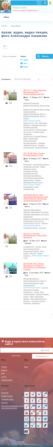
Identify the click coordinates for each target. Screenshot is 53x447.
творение (41, 143)
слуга (25, 258)
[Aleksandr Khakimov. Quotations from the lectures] (32, 394)
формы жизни (28, 180)
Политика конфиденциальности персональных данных (12, 407)
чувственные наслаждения (33, 178)
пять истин (27, 132)
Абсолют (33, 253)
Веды (42, 251)
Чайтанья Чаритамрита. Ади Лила (35, 212)
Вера (25, 138)
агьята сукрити (28, 130)
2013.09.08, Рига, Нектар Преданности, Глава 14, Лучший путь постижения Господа (34, 266)
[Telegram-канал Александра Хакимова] (45, 419)
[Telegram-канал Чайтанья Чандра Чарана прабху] (32, 425)
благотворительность (38, 299)
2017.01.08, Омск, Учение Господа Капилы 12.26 (34, 154)
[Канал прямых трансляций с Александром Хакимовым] (38, 412)
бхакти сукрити (41, 130)
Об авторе (5, 393)
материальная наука (38, 125)
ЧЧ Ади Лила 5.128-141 (31, 223)
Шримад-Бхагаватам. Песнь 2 (34, 114)
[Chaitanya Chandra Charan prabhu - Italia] (45, 400)
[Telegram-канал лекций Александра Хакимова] (26, 425)
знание (26, 253)
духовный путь (28, 247)
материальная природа (32, 176)
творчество (27, 134)
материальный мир (30, 127)
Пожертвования (6, 380)
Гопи (36, 123)
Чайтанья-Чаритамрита (32, 210)
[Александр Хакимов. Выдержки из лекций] (26, 394)
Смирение (27, 303)
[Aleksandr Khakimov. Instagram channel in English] (32, 419)
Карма (40, 253)
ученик (36, 292)
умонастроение (29, 294)
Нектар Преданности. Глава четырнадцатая (33, 284)
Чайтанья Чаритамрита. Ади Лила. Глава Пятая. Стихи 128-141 (36, 220)
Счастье (45, 287)
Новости (4, 370)
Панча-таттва (28, 123)
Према (42, 167)
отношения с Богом (30, 171)
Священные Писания (31, 251)
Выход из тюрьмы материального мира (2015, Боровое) (35, 235)
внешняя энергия (42, 294)
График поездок (6, 396)
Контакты (4, 403)
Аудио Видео (16, 26)
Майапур (26, 125)
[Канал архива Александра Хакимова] (32, 412)
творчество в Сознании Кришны (35, 136)
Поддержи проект (7, 399)
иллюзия (41, 145)
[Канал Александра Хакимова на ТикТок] (45, 425)
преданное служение (31, 167)
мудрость (27, 255)
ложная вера (33, 138)
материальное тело (30, 173)
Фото (3, 373)
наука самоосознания (31, 249)
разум (36, 187)
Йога (42, 292)
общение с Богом (29, 169)
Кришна (37, 180)
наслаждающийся (30, 143)
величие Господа (41, 147)
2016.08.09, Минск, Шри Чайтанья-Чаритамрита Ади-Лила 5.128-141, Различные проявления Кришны (35, 198)
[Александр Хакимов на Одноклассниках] (45, 412)
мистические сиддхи (41, 164)
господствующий (29, 141)
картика (26, 299)
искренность (28, 292)
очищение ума (28, 189)
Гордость (27, 301)
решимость (36, 303)
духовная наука (38, 132)
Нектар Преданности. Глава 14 (34, 281)
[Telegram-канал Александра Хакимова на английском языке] (38, 425)
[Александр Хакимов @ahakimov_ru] (38, 406)
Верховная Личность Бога (33, 182)
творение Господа (30, 145)
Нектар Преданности (31, 278)
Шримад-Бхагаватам (31, 103)
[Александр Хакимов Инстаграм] (26, 419)
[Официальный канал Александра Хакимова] (26, 412)
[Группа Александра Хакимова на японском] (26, 406)
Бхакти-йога (27, 164)
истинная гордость (38, 301)
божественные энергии (31, 121)
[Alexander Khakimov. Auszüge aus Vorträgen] (38, 400)
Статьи (3, 377)
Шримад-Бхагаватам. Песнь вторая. (36, 105)
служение (42, 228)
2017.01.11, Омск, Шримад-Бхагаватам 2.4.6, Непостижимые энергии (34, 92)
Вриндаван (43, 123)
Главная (4, 26)
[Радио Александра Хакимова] (38, 419)
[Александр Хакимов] (38, 394)
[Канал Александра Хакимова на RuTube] (26, 431)
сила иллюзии (28, 147)
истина (38, 247)
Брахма (44, 223)
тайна (32, 296)
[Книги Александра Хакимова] (45, 394)
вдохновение (28, 187)
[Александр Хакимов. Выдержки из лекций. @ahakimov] (26, 400)
